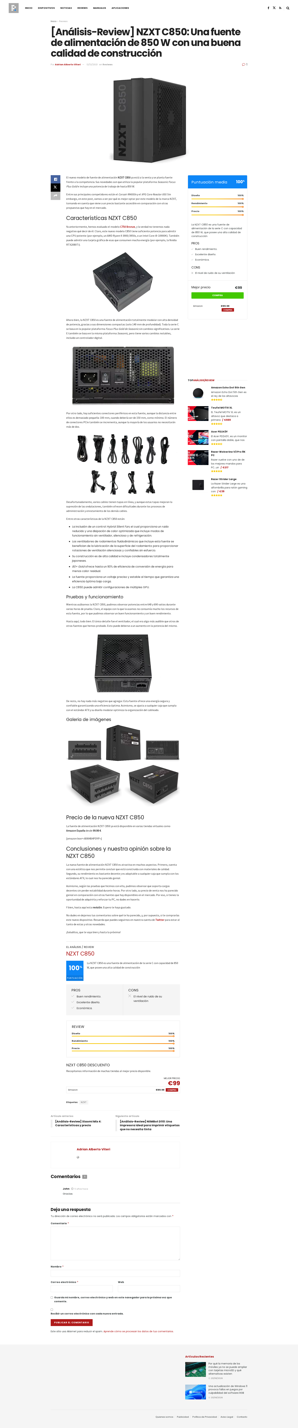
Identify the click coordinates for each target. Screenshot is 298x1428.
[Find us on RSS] (280, 8)
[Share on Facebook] (55, 179)
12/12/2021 (92, 64)
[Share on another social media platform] (55, 196)
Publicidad (183, 1417)
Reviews (82, 8)
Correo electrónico (64, 1282)
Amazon (73, 1089)
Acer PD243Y (219, 431)
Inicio (28, 8)
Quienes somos (164, 1417)
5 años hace (81, 1188)
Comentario (60, 1223)
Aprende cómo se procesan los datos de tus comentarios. (138, 1331)
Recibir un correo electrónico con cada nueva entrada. (87, 1313)
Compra (171, 1090)
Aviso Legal (227, 1417)
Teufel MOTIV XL (221, 407)
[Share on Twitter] (55, 187)
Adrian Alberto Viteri (68, 64)
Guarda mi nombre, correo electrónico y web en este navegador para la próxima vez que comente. (113, 1299)
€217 (225, 467)
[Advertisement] (218, 347)
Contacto (242, 1417)
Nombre (57, 1266)
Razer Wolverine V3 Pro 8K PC (228, 453)
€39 (221, 491)
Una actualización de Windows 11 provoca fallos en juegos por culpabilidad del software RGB (227, 1389)
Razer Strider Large (224, 479)
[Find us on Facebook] (268, 8)
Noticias (66, 8)
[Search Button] (287, 8)
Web (121, 1282)
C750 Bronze (127, 226)
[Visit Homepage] (14, 8)
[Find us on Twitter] (274, 8)
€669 (227, 420)
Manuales (99, 8)
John (66, 1188)
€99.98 (160, 1089)
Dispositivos (46, 8)
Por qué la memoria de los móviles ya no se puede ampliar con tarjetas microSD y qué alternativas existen (227, 1368)
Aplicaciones (120, 8)
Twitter (159, 919)
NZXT (84, 1102)
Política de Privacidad (204, 1417)
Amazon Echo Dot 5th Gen (228, 387)
